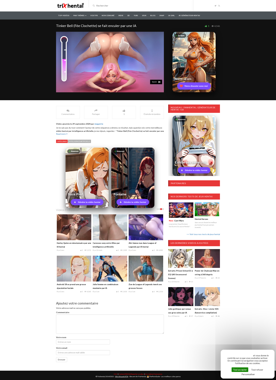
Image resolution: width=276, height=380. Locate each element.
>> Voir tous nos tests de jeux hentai (203, 234)
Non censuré (108, 15)
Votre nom (61, 337)
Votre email (61, 348)
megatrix (98, 124)
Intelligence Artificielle (79, 141)
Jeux (144, 15)
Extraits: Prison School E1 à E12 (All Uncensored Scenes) (180, 274)
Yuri (136, 15)
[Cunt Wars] (181, 210)
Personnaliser (248, 374)
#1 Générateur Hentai (189, 15)
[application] (110, 62)
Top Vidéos (63, 15)
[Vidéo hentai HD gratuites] (70, 5)
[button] (156, 82)
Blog (153, 15)
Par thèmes (79, 15)
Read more (61, 134)
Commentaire (62, 312)
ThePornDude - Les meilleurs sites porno (165, 376)
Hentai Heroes (201, 219)
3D (128, 15)
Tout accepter (240, 369)
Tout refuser (257, 369)
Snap (162, 15)
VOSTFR (94, 15)
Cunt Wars (176, 221)
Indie (120, 15)
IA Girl (171, 15)
